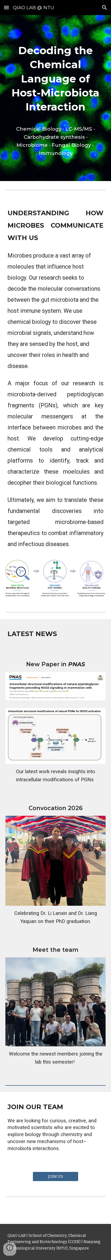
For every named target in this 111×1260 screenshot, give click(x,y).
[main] (55, 98)
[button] (6, 7)
